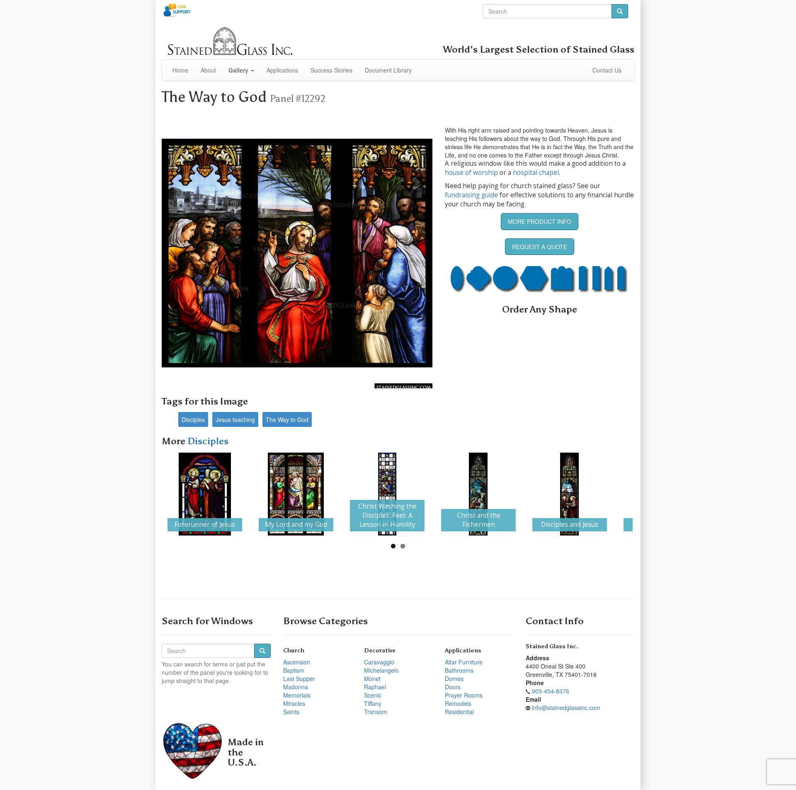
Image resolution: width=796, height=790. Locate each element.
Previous (151, 494)
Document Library (388, 70)
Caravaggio (379, 662)
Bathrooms (459, 670)
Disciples (193, 419)
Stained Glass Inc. (552, 646)
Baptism (293, 670)
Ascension (296, 662)
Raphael (375, 687)
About (208, 70)
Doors (453, 687)
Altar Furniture (464, 662)
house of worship (471, 172)
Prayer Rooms (464, 695)
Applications (282, 70)
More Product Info (539, 221)
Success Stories (331, 70)
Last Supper (299, 678)
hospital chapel (536, 172)
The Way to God (287, 419)
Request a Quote (539, 246)
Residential (459, 712)
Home (180, 70)
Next (645, 494)
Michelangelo (381, 670)
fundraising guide (471, 195)
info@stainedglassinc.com (566, 707)
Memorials (297, 695)
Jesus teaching (235, 419)
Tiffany (372, 703)
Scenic (372, 695)
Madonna (295, 687)
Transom (375, 712)
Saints (291, 712)
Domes (454, 678)
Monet (372, 678)
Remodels (458, 703)
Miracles (294, 703)
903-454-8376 (550, 691)
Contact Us (606, 70)
